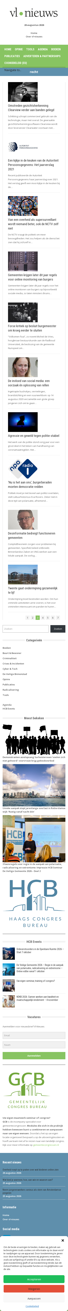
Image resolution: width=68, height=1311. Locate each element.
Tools (30, 49)
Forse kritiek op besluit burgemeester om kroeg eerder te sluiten (32, 328)
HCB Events (9, 708)
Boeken (56, 49)
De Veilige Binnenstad (15, 674)
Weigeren (34, 1289)
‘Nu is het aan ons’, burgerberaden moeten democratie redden (30, 484)
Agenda (43, 49)
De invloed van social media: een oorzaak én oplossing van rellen (29, 383)
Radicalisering (11, 689)
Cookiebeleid (32, 1306)
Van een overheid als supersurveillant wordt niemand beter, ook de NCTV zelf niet (33, 224)
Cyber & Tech (10, 668)
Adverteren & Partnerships (42, 56)
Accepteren (34, 1279)
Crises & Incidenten (13, 663)
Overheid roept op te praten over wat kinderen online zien (31, 1169)
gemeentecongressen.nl (46, 1144)
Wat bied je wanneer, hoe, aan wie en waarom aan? (28, 1179)
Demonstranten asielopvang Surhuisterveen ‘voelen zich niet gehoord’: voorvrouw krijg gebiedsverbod (34, 759)
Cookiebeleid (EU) (15, 63)
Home (34, 33)
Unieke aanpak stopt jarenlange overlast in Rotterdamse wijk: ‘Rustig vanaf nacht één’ (34, 810)
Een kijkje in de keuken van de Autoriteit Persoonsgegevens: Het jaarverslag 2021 (33, 164)
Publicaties (12, 56)
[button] (63, 1240)
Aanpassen (34, 1298)
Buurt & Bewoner (12, 653)
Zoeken (58, 628)
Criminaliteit (10, 658)
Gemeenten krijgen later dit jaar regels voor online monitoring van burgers (32, 277)
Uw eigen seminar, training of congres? (36, 980)
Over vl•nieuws (34, 36)
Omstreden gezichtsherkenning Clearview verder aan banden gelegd (31, 108)
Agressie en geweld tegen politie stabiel (33, 436)
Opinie (19, 49)
